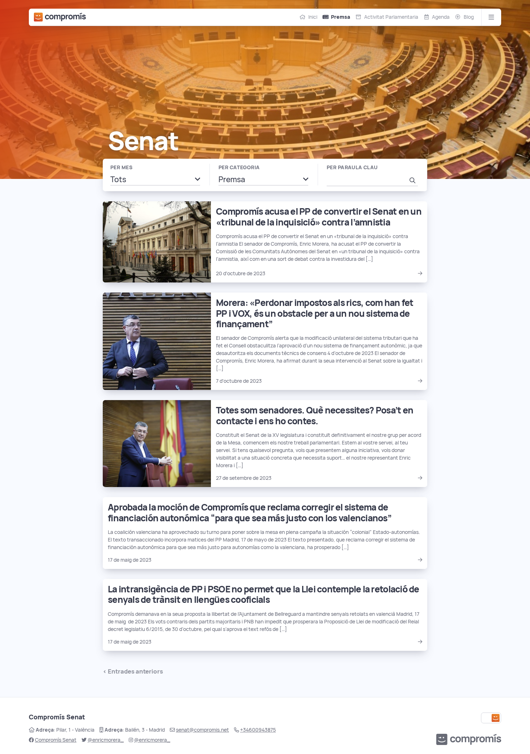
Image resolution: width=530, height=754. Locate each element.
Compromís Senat (55, 740)
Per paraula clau (352, 167)
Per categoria (239, 167)
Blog (469, 17)
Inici (312, 17)
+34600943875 (258, 730)
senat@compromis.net (202, 730)
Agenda (441, 17)
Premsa (340, 17)
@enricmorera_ (106, 740)
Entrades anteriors (135, 671)
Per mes (121, 167)
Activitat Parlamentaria (391, 17)
